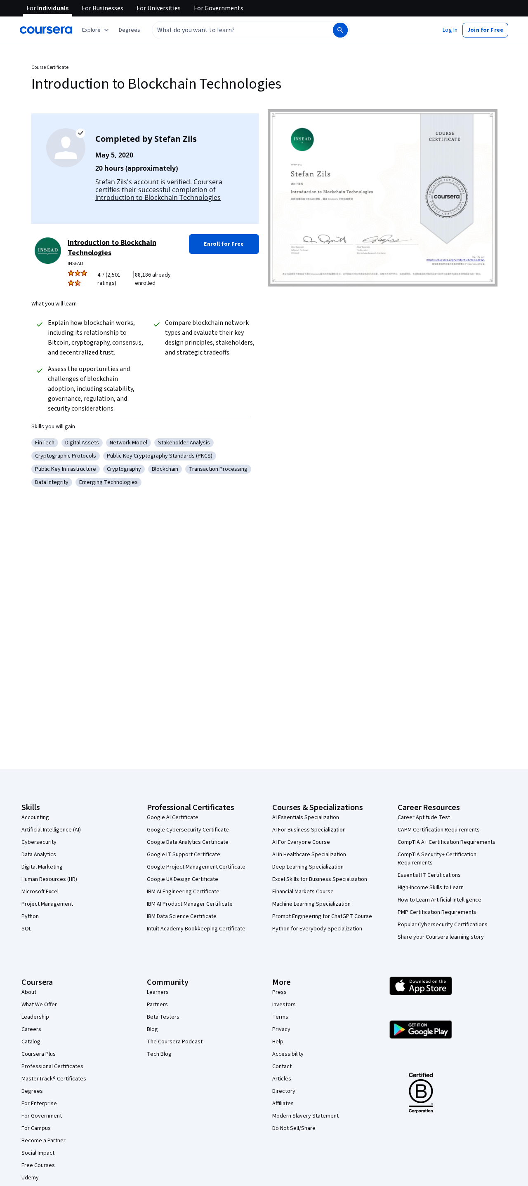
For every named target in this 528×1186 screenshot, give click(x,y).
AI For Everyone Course (301, 842)
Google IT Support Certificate (183, 854)
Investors (284, 1004)
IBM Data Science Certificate (182, 916)
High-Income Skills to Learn (431, 887)
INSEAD (75, 263)
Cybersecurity (39, 842)
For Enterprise (39, 1103)
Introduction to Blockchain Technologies (158, 197)
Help (277, 1042)
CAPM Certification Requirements (439, 830)
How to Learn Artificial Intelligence (439, 900)
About (28, 992)
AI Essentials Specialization (305, 817)
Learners (158, 992)
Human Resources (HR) (49, 879)
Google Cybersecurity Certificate (188, 830)
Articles (281, 1079)
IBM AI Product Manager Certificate (190, 904)
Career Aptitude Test (424, 817)
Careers (31, 1029)
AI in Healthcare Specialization (309, 854)
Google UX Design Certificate (182, 879)
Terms (280, 1017)
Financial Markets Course (303, 892)
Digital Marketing (42, 867)
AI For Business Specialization (309, 830)
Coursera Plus (38, 1054)
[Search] (340, 30)
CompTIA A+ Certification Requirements (446, 842)
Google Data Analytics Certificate (188, 842)
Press (279, 992)
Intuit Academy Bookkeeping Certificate (196, 929)
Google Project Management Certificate (196, 867)
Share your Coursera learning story (441, 937)
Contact (282, 1066)
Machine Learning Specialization (311, 904)
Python (30, 916)
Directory (283, 1091)
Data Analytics (38, 854)
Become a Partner (43, 1141)
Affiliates (283, 1103)
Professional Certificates (52, 1066)
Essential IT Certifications (429, 875)
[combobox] (233, 30)
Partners (157, 1004)
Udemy (30, 1178)
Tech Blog (159, 1054)
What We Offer (39, 1004)
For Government (41, 1116)
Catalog (30, 1042)
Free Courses (38, 1165)
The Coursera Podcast (175, 1042)
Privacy (281, 1029)
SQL (26, 929)
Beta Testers (163, 1017)
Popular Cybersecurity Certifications (443, 925)
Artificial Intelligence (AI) (51, 830)
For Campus (36, 1128)
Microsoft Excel (40, 892)
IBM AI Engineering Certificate (183, 892)
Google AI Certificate (172, 817)
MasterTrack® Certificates (53, 1079)
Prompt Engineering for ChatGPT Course (322, 916)
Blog (152, 1029)
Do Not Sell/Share (294, 1128)
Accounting (35, 817)
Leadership (35, 1017)
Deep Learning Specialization (308, 867)
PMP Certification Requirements (437, 912)
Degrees (32, 1091)
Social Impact (37, 1153)
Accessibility (288, 1054)
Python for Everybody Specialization (317, 929)
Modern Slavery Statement (305, 1116)
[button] (130, 30)
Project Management (47, 904)
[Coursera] (46, 30)
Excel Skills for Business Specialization (319, 879)
